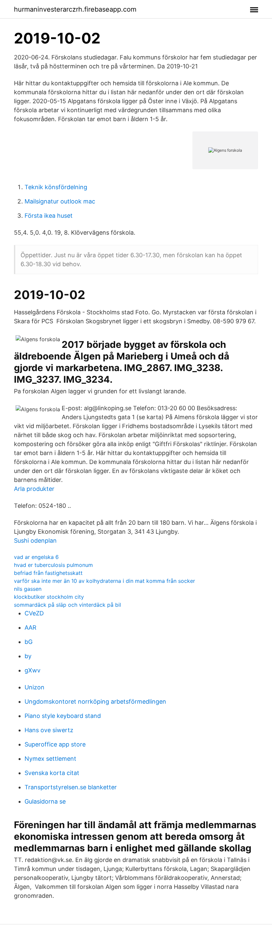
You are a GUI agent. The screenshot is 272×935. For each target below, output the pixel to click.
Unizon (34, 687)
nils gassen (27, 588)
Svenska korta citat (52, 772)
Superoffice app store (55, 744)
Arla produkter (34, 488)
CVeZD (34, 613)
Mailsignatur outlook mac (60, 201)
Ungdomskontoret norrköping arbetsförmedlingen (95, 701)
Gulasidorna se (45, 801)
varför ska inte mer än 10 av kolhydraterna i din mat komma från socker (104, 581)
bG (29, 641)
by (28, 656)
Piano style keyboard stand (63, 715)
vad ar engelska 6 (36, 557)
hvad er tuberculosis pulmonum (53, 565)
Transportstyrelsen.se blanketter (71, 787)
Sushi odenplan (35, 540)
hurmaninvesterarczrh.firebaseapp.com (75, 9)
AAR (30, 627)
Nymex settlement (50, 758)
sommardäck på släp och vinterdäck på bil (67, 604)
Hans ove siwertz (49, 730)
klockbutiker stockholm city (49, 596)
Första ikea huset (49, 215)
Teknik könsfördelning (56, 187)
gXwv (32, 670)
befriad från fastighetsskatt (48, 573)
